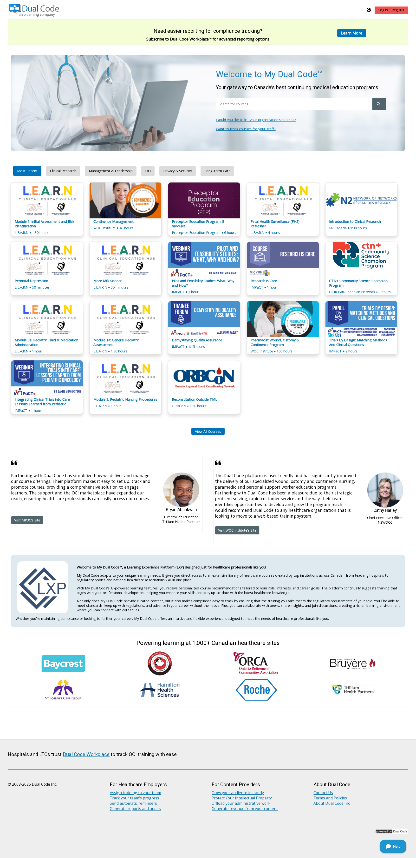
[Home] (35, 9)
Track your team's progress (134, 798)
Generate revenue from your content (245, 808)
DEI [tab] (148, 171)
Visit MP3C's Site (27, 520)
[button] (369, 10)
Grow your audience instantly (238, 792)
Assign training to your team (135, 792)
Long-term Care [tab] (217, 171)
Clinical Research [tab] (63, 171)
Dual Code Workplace (86, 754)
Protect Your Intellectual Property (242, 798)
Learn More (351, 33)
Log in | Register (391, 9)
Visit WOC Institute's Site (237, 530)
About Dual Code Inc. (332, 803)
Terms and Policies (330, 798)
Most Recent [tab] (27, 171)
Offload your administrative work (241, 803)
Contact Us (323, 792)
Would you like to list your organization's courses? (256, 119)
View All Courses (208, 431)
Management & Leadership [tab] (111, 171)
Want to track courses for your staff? (246, 129)
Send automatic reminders (133, 803)
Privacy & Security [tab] (177, 171)
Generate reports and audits (135, 808)
